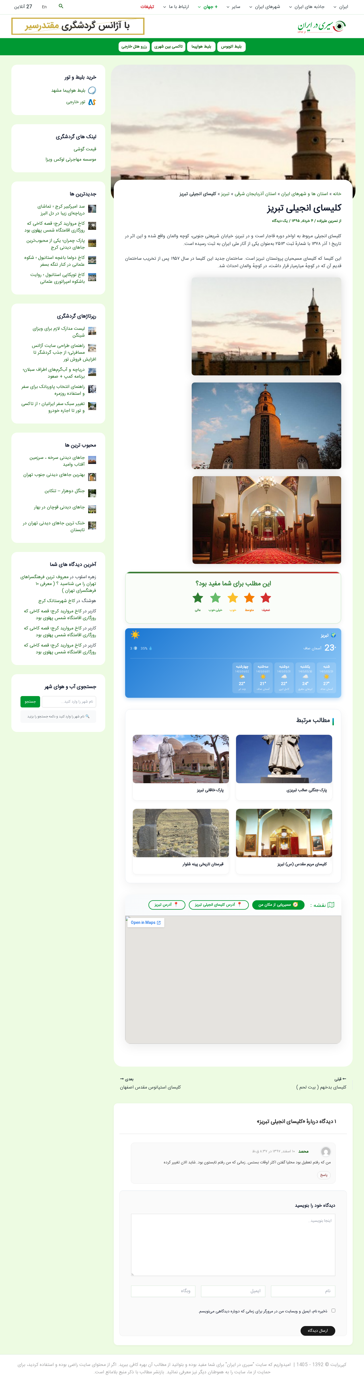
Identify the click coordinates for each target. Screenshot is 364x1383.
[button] (336, 7)
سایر (236, 7)
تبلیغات (147, 7)
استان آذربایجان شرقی (255, 194)
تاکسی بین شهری (168, 46)
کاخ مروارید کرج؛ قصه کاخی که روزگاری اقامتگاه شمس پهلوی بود (60, 614)
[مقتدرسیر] (77, 26)
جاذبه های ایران (309, 7)
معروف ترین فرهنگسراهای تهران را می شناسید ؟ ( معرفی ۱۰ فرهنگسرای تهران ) (58, 584)
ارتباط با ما (179, 7)
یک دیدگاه (280, 221)
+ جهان (211, 7)
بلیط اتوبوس (231, 46)
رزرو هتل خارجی (134, 46)
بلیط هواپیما (201, 46)
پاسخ (324, 1175)
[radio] (266, 603)
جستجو (30, 702)
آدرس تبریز (163, 905)
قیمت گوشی (85, 149)
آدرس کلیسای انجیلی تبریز (215, 905)
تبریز (225, 194)
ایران (343, 7)
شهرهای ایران (267, 7)
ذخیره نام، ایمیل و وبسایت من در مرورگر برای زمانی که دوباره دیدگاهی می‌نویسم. (262, 1311)
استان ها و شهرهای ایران (304, 194)
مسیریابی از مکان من (274, 905)
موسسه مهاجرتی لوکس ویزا (71, 159)
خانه (337, 194)
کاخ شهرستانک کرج (56, 601)
